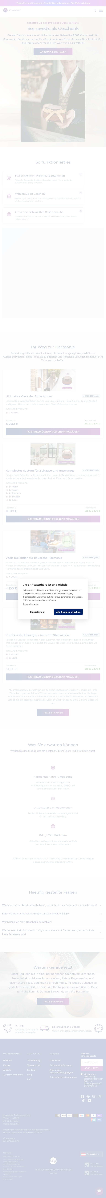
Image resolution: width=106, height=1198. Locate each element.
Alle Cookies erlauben (68, 611)
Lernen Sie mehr (31, 604)
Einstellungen (37, 611)
